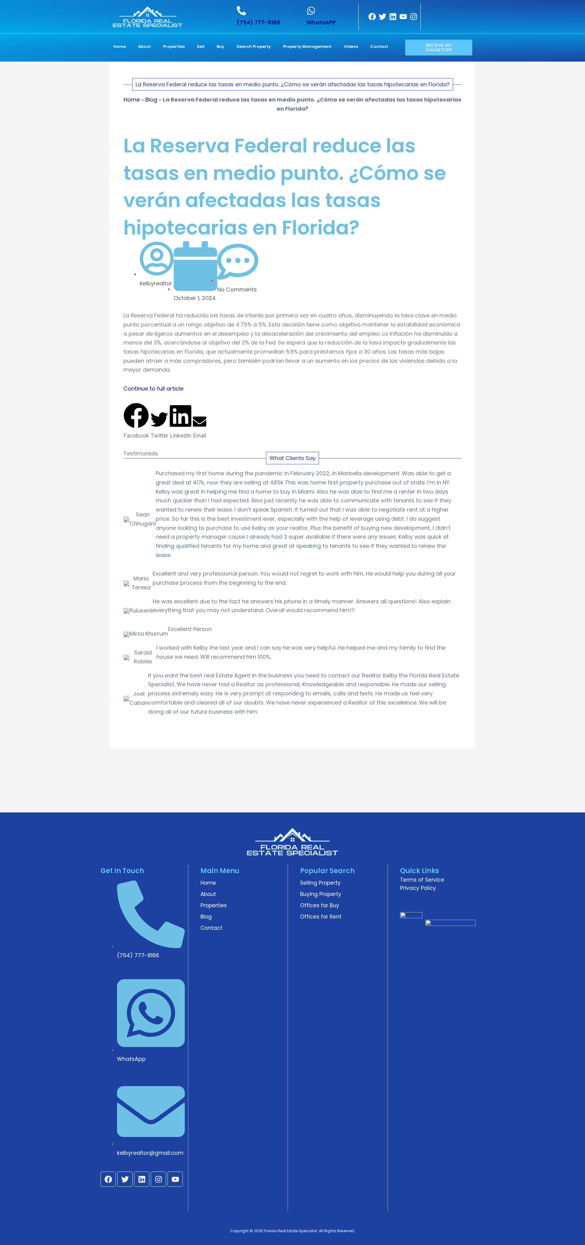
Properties (174, 46)
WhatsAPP (321, 22)
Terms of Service (422, 879)
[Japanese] (466, 11)
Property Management (307, 46)
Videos (351, 46)
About (144, 46)
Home (119, 46)
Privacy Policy (418, 888)
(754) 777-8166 (259, 22)
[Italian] (458, 11)
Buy (220, 46)
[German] (450, 11)
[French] (442, 11)
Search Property (253, 46)
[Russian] (434, 20)
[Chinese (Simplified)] (426, 11)
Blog (151, 99)
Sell (200, 46)
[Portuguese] (426, 20)
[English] (434, 11)
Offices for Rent (321, 916)
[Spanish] (442, 20)
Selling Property (320, 882)
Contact (379, 46)
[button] (136, 421)
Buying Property (320, 894)
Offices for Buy (319, 905)
